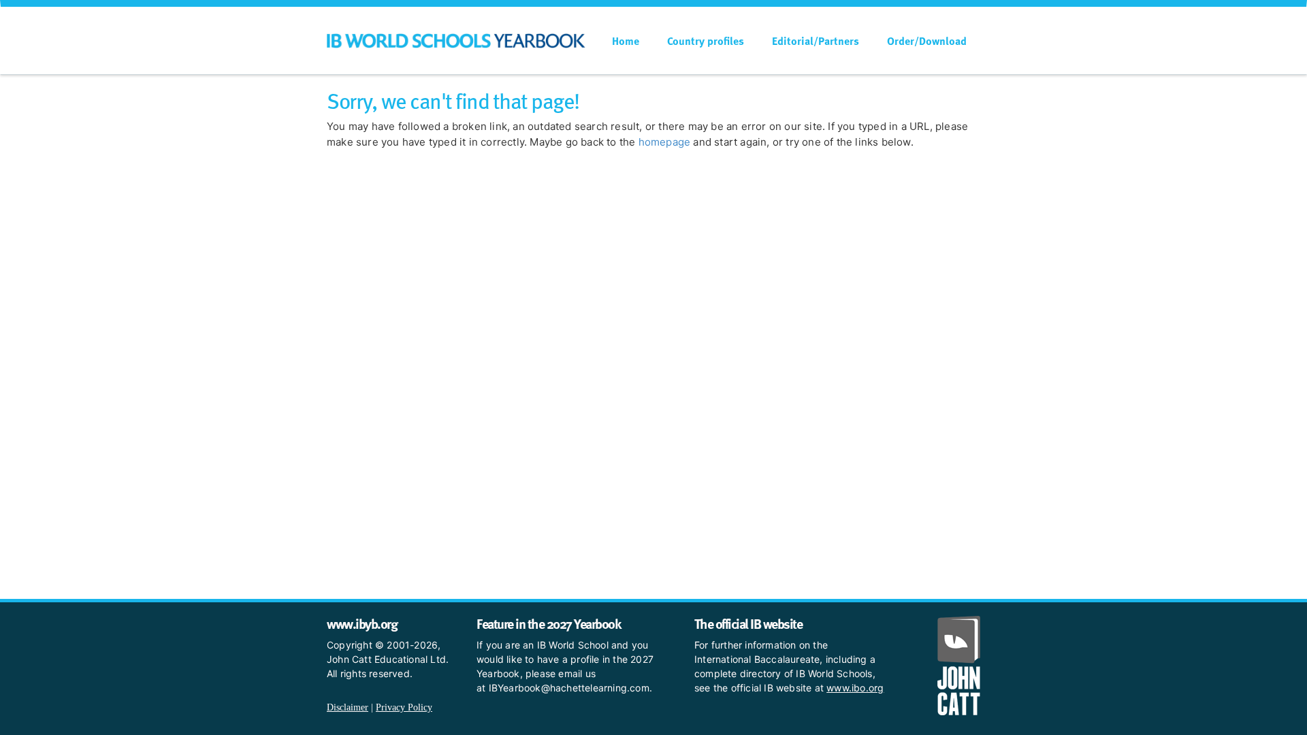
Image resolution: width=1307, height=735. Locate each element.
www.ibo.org (855, 687)
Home (625, 41)
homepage (665, 141)
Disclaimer (347, 707)
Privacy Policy (404, 707)
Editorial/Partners (815, 41)
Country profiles (705, 41)
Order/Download (927, 41)
